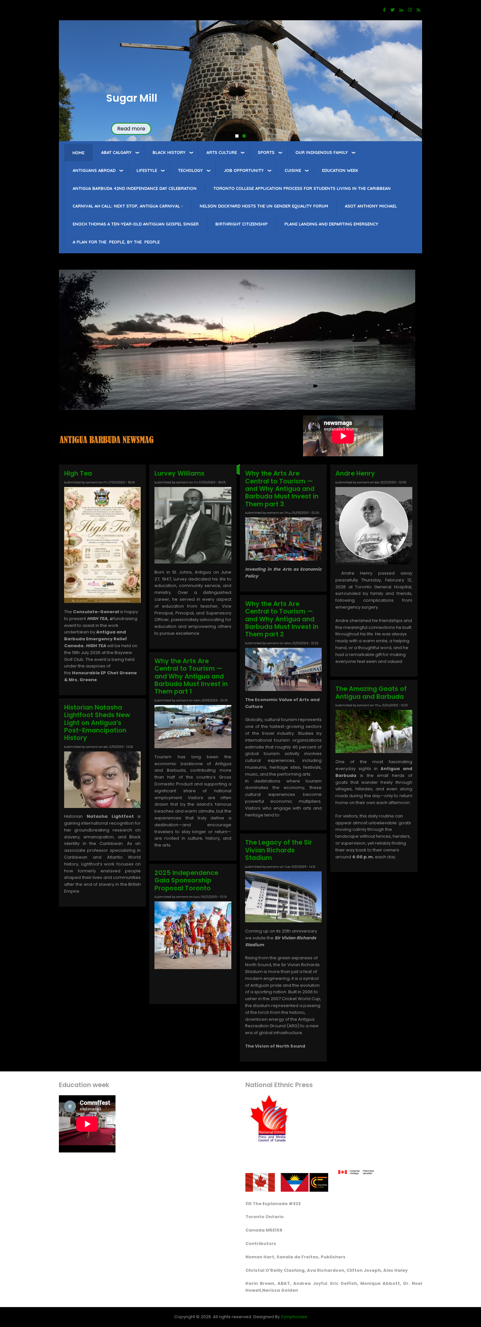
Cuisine (293, 170)
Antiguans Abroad (94, 170)
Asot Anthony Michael (371, 206)
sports (266, 152)
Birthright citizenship (241, 224)
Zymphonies (294, 1317)
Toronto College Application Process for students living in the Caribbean (302, 188)
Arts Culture (221, 152)
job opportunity (244, 170)
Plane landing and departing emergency (331, 224)
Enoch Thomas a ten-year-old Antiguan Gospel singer (136, 224)
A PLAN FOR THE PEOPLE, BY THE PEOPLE (116, 241)
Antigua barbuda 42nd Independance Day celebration (135, 188)
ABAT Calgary (116, 152)
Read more (131, 128)
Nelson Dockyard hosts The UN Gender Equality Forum (264, 206)
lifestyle (146, 170)
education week (340, 170)
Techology (190, 170)
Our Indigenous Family (321, 152)
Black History (169, 152)
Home (78, 152)
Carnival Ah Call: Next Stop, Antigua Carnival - (128, 206)
